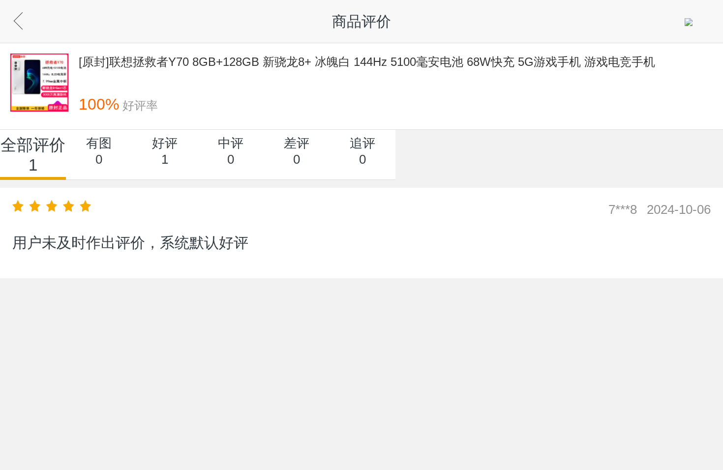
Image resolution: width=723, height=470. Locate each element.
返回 (34, 18)
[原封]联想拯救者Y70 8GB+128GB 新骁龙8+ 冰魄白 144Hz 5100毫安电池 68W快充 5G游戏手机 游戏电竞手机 (367, 61)
